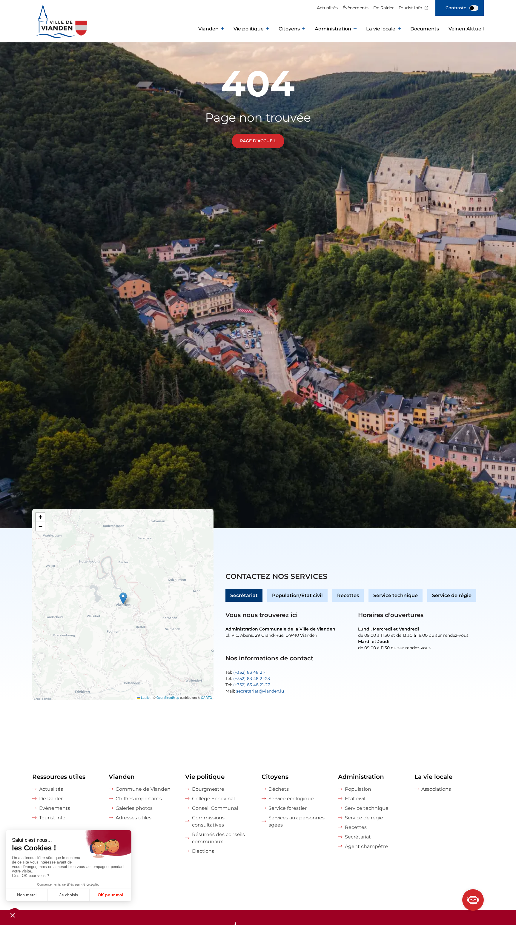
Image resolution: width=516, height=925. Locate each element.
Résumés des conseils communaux (218, 838)
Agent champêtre (366, 846)
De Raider (383, 7)
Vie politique (249, 29)
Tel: (246, 672)
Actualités (327, 7)
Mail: (254, 691)
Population (358, 789)
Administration (333, 29)
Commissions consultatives (208, 821)
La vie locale (380, 29)
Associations (436, 789)
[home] (48, 29)
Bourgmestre (208, 789)
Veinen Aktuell (466, 29)
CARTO (206, 697)
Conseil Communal (215, 808)
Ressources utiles (58, 776)
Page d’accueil (258, 141)
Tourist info (410, 7)
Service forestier (287, 808)
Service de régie (452, 595)
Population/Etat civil (297, 595)
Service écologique (291, 798)
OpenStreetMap (167, 697)
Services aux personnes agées (296, 821)
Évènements (355, 7)
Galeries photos (134, 808)
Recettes (348, 595)
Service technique (395, 595)
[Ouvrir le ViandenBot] (473, 900)
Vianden (208, 29)
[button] (123, 598)
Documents (424, 29)
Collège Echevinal (213, 798)
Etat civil (355, 798)
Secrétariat (244, 595)
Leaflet (145, 697)
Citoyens (289, 29)
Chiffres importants (139, 798)
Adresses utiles (133, 818)
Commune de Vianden (143, 789)
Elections (203, 851)
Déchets (278, 789)
